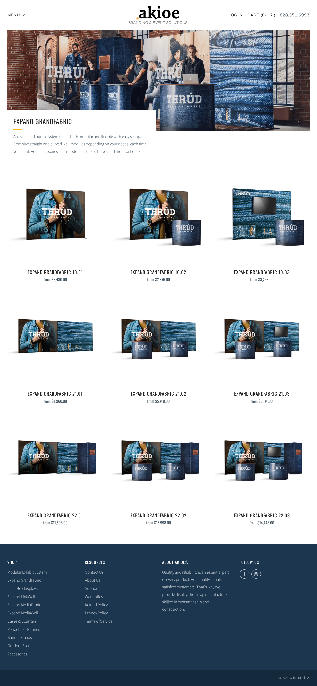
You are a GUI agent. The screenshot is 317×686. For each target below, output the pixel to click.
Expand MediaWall (22, 613)
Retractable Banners (24, 629)
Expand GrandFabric (24, 580)
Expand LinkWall (21, 597)
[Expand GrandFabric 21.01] (55, 338)
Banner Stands (19, 638)
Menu (13, 14)
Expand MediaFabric (24, 605)
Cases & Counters (22, 621)
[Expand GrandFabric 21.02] (159, 338)
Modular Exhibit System (27, 572)
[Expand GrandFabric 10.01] (55, 217)
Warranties (94, 597)
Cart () (256, 14)
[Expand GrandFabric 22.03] (262, 460)
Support (92, 589)
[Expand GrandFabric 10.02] (159, 217)
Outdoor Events (20, 646)
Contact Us (94, 572)
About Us (92, 580)
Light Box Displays (22, 589)
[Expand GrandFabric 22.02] (159, 460)
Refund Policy (96, 605)
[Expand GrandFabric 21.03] (262, 338)
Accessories (17, 654)
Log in (236, 14)
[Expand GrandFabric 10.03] (262, 217)
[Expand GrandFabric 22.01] (55, 460)
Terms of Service (98, 621)
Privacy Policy (96, 613)
